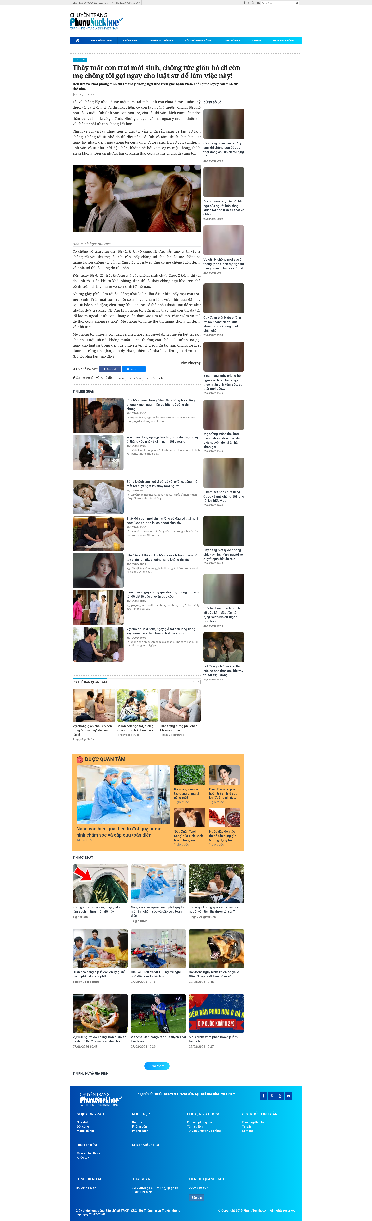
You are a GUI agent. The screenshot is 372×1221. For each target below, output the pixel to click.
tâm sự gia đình (154, 378)
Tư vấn (247, 1126)
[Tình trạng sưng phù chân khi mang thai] (180, 705)
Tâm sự (120, 378)
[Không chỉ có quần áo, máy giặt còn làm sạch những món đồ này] (100, 883)
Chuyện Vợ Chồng (160, 40)
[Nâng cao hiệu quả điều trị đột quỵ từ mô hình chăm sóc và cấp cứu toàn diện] (123, 794)
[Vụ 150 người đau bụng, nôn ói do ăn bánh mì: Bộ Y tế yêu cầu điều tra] (100, 1013)
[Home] (77, 40)
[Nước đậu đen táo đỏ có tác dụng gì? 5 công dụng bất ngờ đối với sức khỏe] (224, 817)
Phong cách (140, 1131)
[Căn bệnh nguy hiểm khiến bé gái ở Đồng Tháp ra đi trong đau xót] (216, 948)
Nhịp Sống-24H (100, 40)
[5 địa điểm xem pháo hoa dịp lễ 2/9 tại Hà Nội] (216, 1013)
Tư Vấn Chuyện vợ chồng (204, 1131)
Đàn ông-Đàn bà (253, 1122)
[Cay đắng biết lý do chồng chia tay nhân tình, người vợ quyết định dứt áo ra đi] (223, 531)
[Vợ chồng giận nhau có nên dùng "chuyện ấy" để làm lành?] (94, 705)
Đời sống (83, 1126)
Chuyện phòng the (199, 1122)
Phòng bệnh (140, 1126)
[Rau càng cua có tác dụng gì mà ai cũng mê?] (189, 775)
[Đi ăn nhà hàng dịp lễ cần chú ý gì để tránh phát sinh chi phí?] (100, 948)
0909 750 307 (198, 1188)
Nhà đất (82, 1122)
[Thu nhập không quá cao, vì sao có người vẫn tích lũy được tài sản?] (216, 883)
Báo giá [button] (196, 1197)
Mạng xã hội (85, 1131)
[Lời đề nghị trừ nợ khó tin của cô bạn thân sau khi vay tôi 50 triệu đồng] (223, 647)
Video (255, 40)
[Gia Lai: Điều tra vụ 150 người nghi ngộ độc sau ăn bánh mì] (158, 948)
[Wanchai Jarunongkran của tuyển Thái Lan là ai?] (158, 1013)
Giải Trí (137, 1122)
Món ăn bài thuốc (89, 1153)
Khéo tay (83, 1157)
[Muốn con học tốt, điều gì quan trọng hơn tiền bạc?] (137, 705)
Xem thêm (157, 1066)
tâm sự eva (135, 378)
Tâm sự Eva (79, 59)
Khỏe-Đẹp (129, 40)
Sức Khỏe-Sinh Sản (197, 40)
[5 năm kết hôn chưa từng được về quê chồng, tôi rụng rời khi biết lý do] (223, 473)
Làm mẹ (248, 1131)
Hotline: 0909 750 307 (128, 2)
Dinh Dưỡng (230, 40)
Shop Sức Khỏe (282, 40)
